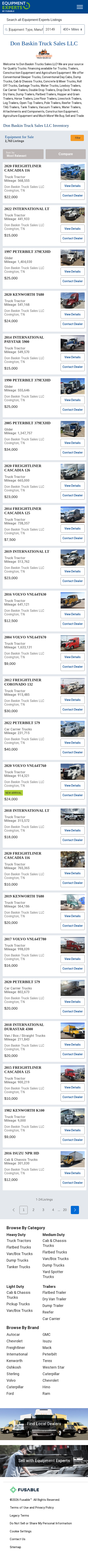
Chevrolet (15, 1341)
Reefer (48, 1312)
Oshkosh (14, 1367)
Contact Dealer (72, 195)
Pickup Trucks (18, 1304)
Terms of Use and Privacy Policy (32, 1507)
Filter (77, 137)
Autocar (13, 1334)
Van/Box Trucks (20, 1254)
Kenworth (15, 1361)
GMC (47, 1334)
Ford (10, 1393)
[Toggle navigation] (80, 7)
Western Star (53, 1367)
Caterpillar (15, 1387)
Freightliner (16, 1347)
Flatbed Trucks (19, 1247)
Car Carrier (51, 1319)
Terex (47, 1361)
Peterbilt (50, 1354)
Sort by (10, 152)
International (17, 1354)
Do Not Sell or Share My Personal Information (41, 1523)
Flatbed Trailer (54, 1292)
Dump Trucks (17, 1260)
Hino (46, 1387)
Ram (46, 1393)
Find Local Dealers (44, 1423)
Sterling (13, 1374)
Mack (47, 1347)
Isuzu (47, 1341)
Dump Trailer (53, 1305)
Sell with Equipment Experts (44, 1460)
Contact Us (17, 1539)
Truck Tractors (19, 1240)
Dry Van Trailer (54, 1299)
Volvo (11, 1380)
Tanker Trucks (18, 1267)
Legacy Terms (19, 1515)
